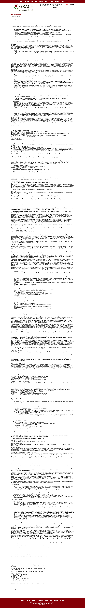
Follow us (72, 4)
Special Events (34, 1)
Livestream (51, 1)
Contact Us (63, 1)
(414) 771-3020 (51, 8)
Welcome (22, 600)
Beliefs (33, 600)
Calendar (57, 1)
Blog (46, 1)
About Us (28, 600)
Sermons (41, 1)
